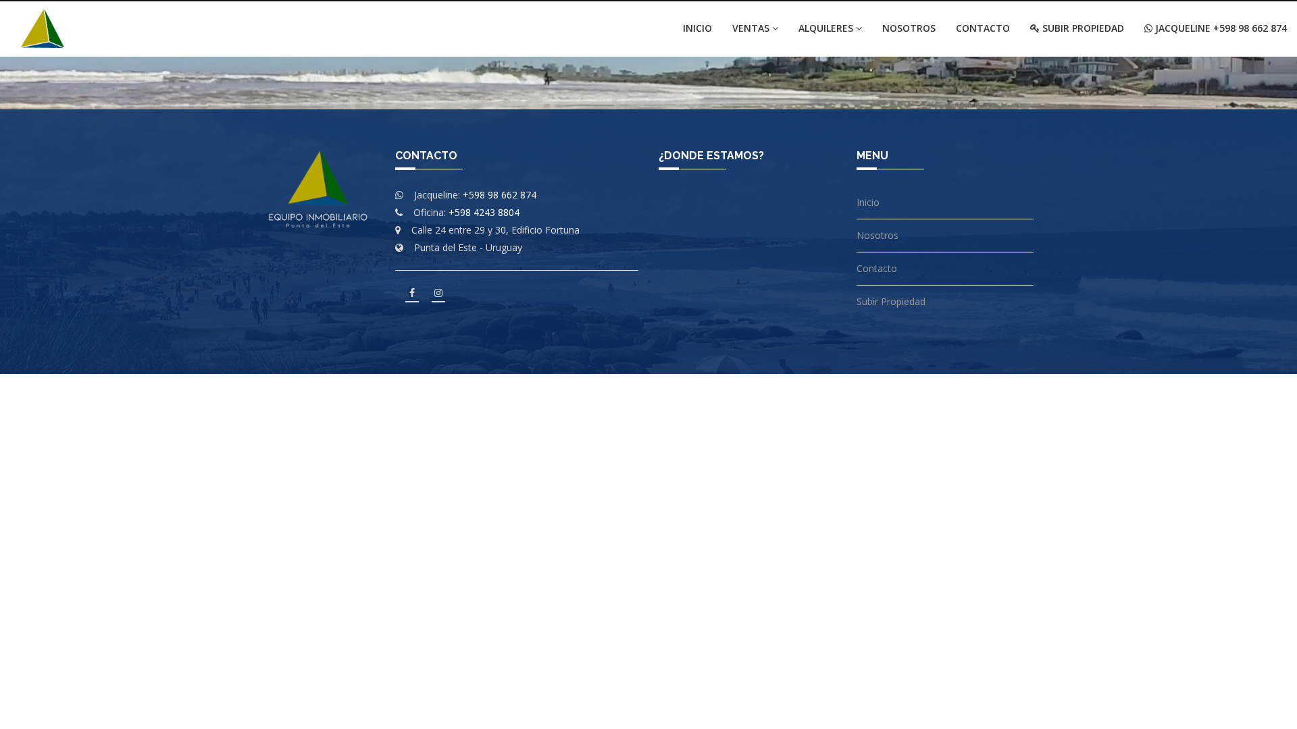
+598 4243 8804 (484, 212)
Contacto (983, 28)
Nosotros (909, 28)
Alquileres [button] (827, 28)
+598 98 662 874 (499, 194)
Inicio (697, 28)
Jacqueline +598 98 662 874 (1219, 28)
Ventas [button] (752, 28)
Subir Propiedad (1082, 28)
